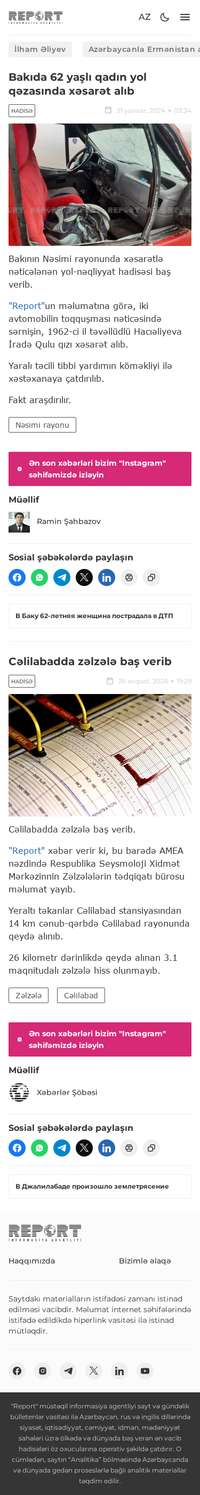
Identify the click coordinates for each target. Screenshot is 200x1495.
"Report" (27, 305)
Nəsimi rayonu (42, 424)
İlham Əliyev (40, 49)
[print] (129, 577)
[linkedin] (106, 577)
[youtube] (145, 1371)
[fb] (17, 577)
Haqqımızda (32, 1261)
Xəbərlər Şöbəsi (67, 1092)
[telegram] (61, 577)
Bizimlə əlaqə (145, 1261)
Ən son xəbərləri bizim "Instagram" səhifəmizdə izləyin (97, 469)
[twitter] (84, 577)
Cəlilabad (81, 995)
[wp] (39, 577)
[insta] (42, 1371)
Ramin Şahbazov (69, 521)
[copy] (151, 577)
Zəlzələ (28, 995)
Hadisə (22, 110)
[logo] (36, 17)
